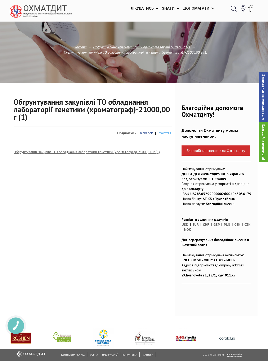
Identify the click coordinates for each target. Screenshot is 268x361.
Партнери (147, 354)
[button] (263, 97)
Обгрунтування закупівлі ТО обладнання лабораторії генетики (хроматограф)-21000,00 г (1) (87, 152)
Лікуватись (142, 8)
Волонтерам (129, 354)
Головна (80, 47)
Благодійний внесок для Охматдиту (216, 150)
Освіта (94, 354)
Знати (168, 8)
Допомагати (196, 8)
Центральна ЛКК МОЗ (73, 354)
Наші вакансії (110, 354)
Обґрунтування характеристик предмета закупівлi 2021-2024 (141, 47)
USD (185, 224)
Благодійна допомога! (263, 142)
